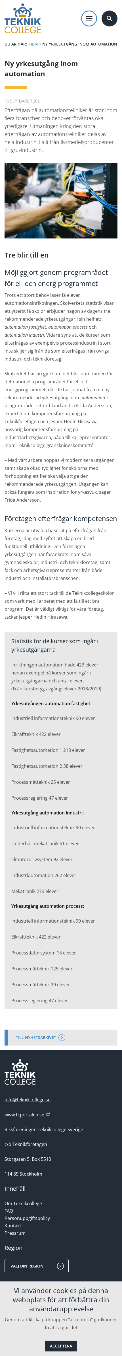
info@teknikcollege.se (28, 1099)
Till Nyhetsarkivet (36, 1037)
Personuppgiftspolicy (27, 1218)
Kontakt (13, 1226)
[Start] (23, 18)
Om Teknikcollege (23, 1203)
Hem (33, 44)
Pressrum (15, 1233)
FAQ (9, 1211)
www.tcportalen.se (24, 1115)
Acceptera (61, 1346)
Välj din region (26, 1266)
